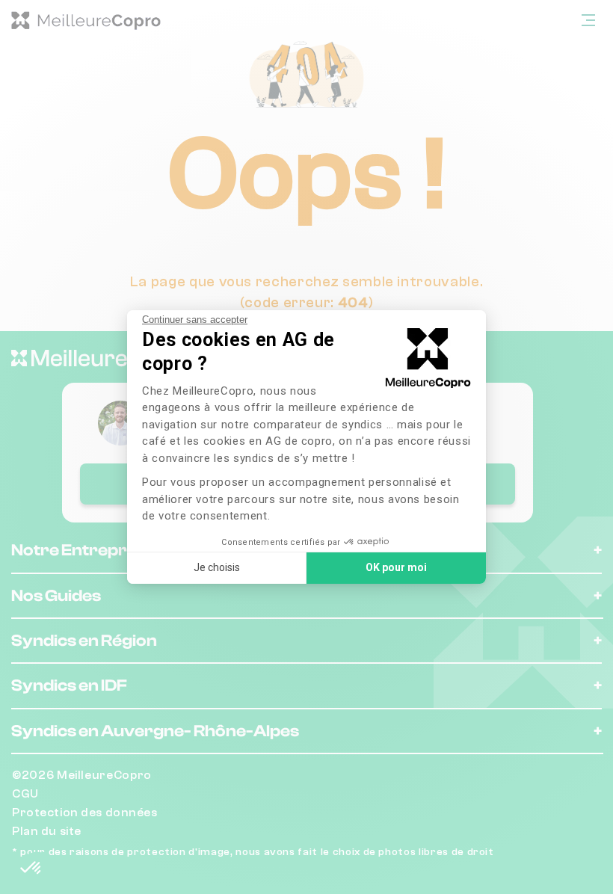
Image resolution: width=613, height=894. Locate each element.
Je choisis (217, 567)
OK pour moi (396, 567)
